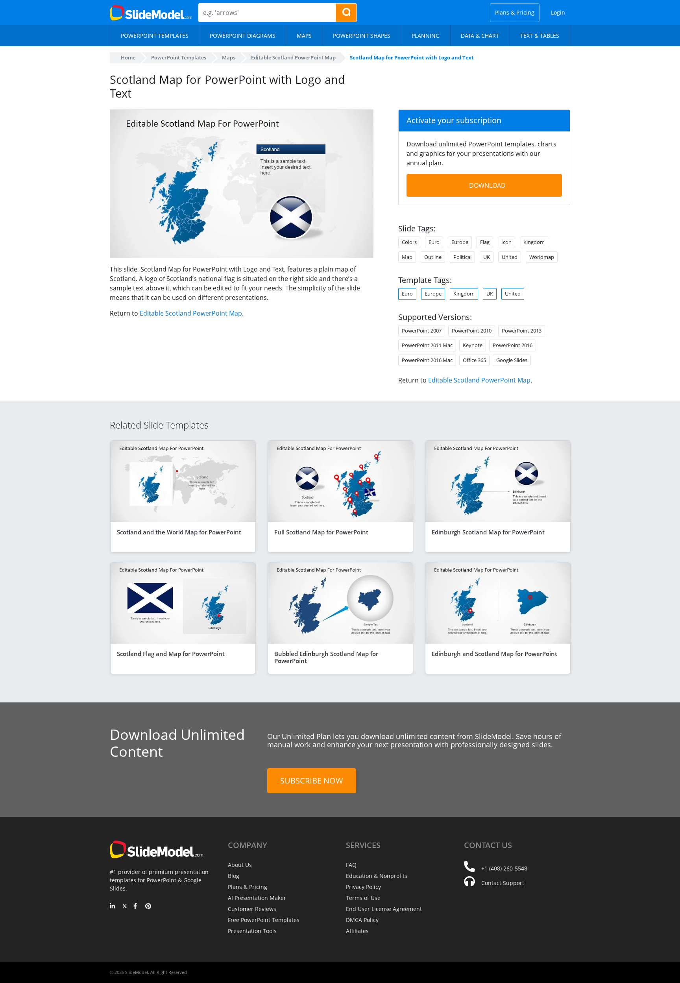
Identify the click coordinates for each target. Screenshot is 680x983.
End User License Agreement (384, 909)
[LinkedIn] (113, 906)
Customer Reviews (252, 909)
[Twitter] (125, 906)
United (513, 293)
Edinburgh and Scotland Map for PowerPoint (494, 654)
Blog (233, 876)
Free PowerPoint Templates (263, 920)
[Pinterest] (148, 906)
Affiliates (357, 931)
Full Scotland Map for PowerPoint (321, 532)
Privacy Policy (363, 887)
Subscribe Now (311, 780)
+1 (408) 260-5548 (504, 868)
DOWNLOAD (487, 185)
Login (558, 12)
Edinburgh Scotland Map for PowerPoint (488, 532)
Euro (407, 293)
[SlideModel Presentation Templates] (151, 12)
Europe (433, 293)
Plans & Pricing (514, 12)
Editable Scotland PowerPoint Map (191, 313)
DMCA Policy (362, 920)
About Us (240, 864)
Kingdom (464, 293)
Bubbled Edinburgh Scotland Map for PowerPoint (326, 657)
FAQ (351, 864)
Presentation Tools (252, 931)
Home (128, 57)
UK (489, 293)
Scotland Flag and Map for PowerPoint (171, 654)
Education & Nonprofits (376, 876)
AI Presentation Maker (257, 898)
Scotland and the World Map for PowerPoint (179, 532)
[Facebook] (136, 906)
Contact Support (502, 883)
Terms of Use (363, 898)
